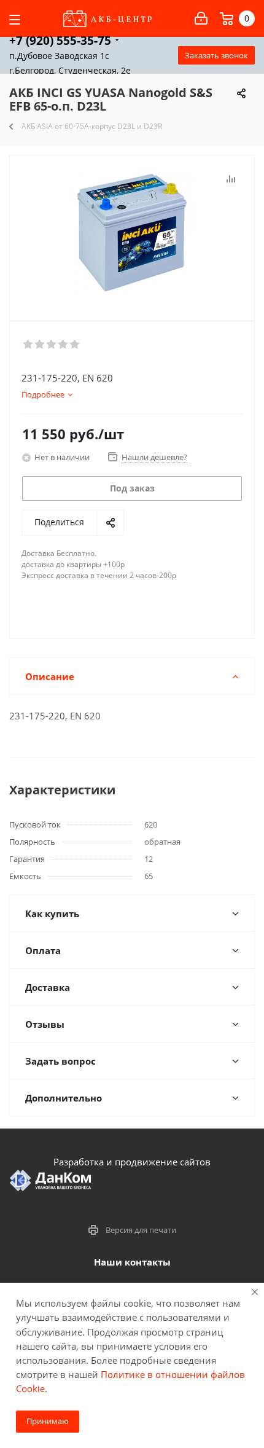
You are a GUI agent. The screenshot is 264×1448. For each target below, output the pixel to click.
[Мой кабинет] (201, 18)
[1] (28, 345)
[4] (63, 345)
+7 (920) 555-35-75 (60, 41)
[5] (75, 345)
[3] (52, 345)
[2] (40, 345)
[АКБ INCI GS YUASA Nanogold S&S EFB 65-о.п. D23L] (132, 232)
